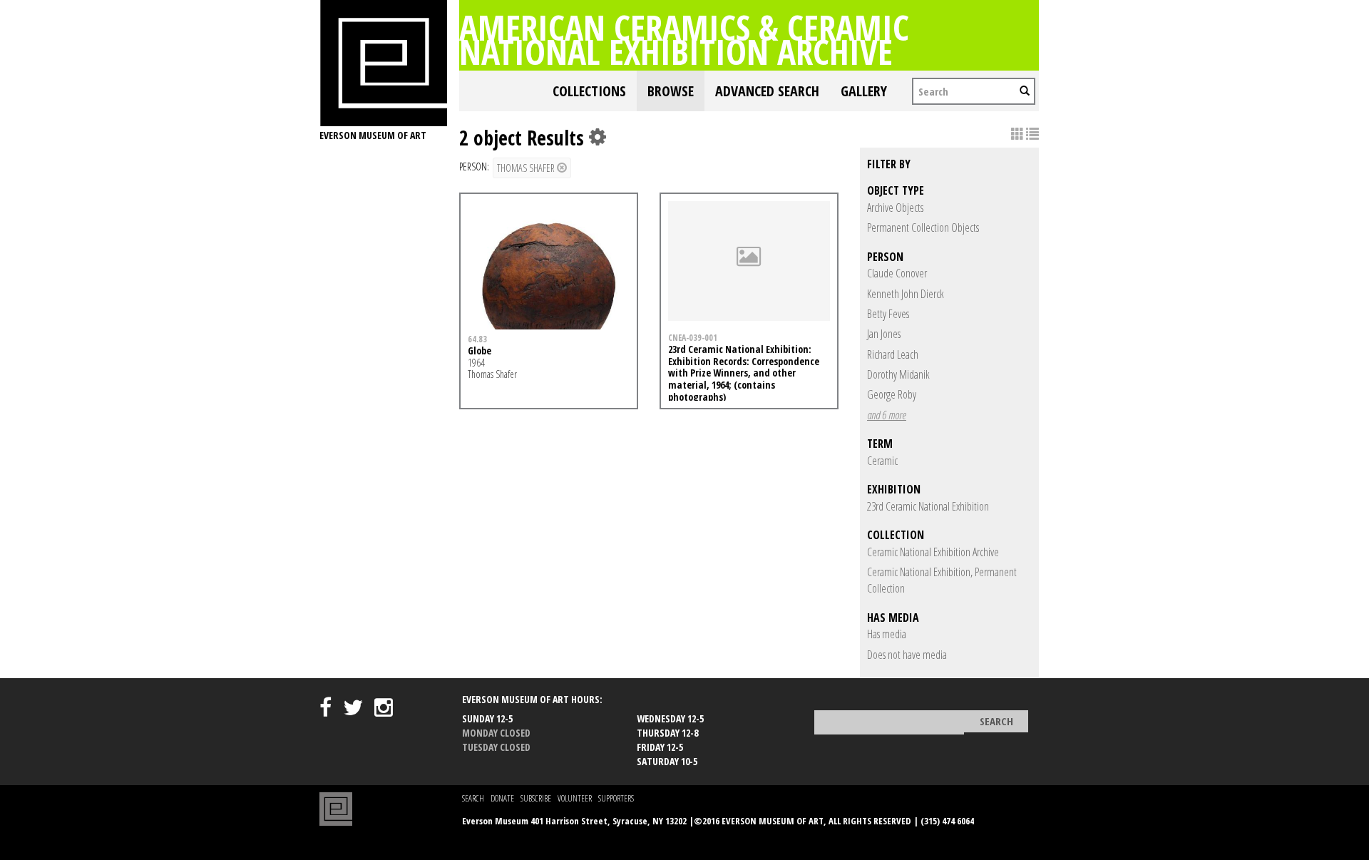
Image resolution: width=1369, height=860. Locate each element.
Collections (589, 91)
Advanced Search (767, 91)
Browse (670, 91)
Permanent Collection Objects (923, 227)
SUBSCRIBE (536, 798)
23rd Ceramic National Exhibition (928, 506)
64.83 (477, 338)
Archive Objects (895, 207)
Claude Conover (897, 273)
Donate (502, 798)
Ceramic (882, 461)
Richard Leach (892, 354)
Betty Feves (888, 314)
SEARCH (473, 798)
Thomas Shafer (527, 168)
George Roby (891, 394)
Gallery (864, 91)
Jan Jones (884, 334)
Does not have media (907, 654)
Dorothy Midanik (898, 374)
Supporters (616, 798)
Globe (479, 350)
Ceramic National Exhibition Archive (933, 552)
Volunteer (575, 798)
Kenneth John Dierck (905, 294)
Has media (886, 634)
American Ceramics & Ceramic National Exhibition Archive (684, 39)
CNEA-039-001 (692, 337)
